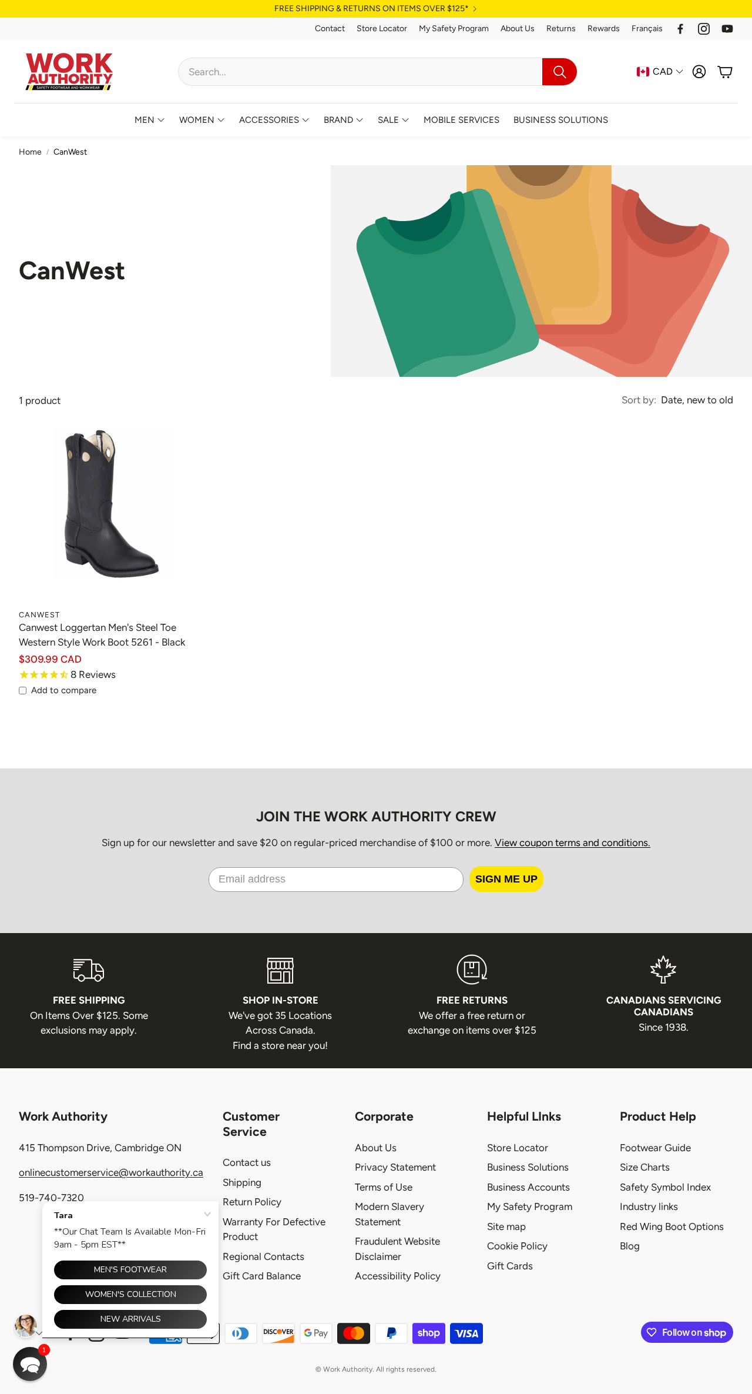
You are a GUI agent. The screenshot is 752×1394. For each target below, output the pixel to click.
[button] (378, 71)
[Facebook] (680, 29)
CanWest (70, 152)
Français (647, 29)
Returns (561, 29)
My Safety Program (454, 29)
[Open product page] (104, 517)
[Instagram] (704, 29)
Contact (330, 29)
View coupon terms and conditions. (572, 842)
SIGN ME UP (506, 879)
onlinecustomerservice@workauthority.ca (111, 1172)
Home (30, 152)
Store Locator (382, 29)
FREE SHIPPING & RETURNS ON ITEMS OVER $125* (371, 9)
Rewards (604, 29)
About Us (518, 29)
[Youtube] (727, 29)
